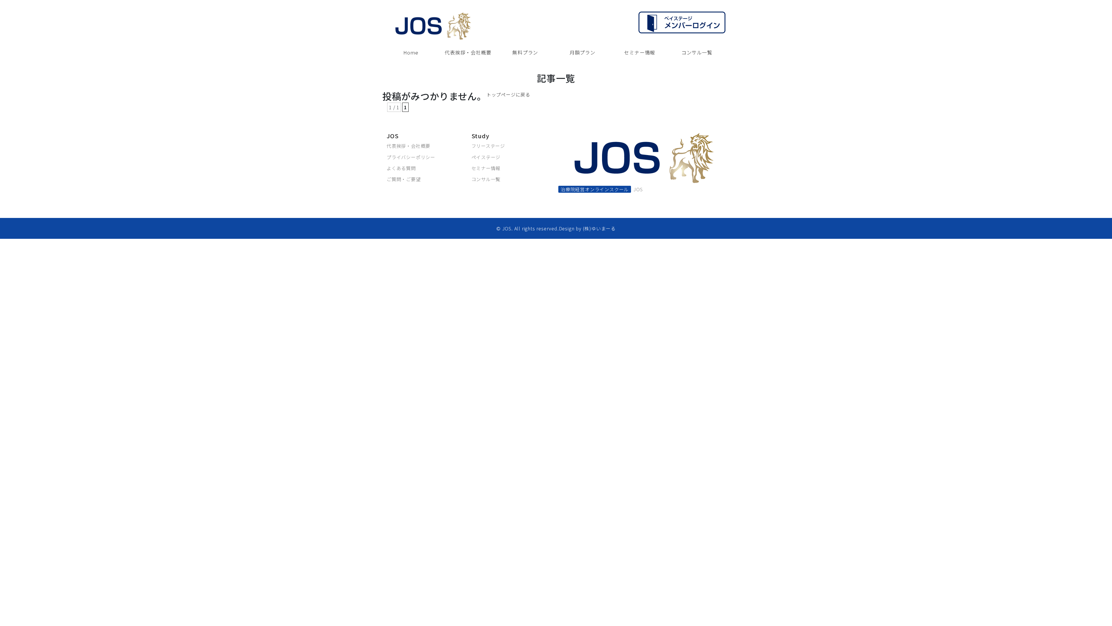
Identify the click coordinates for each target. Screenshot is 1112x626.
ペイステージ (486, 157)
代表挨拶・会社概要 (408, 145)
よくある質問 (401, 168)
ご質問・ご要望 (404, 179)
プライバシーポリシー (411, 157)
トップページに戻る (508, 94)
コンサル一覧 (486, 179)
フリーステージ (488, 145)
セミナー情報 (486, 168)
